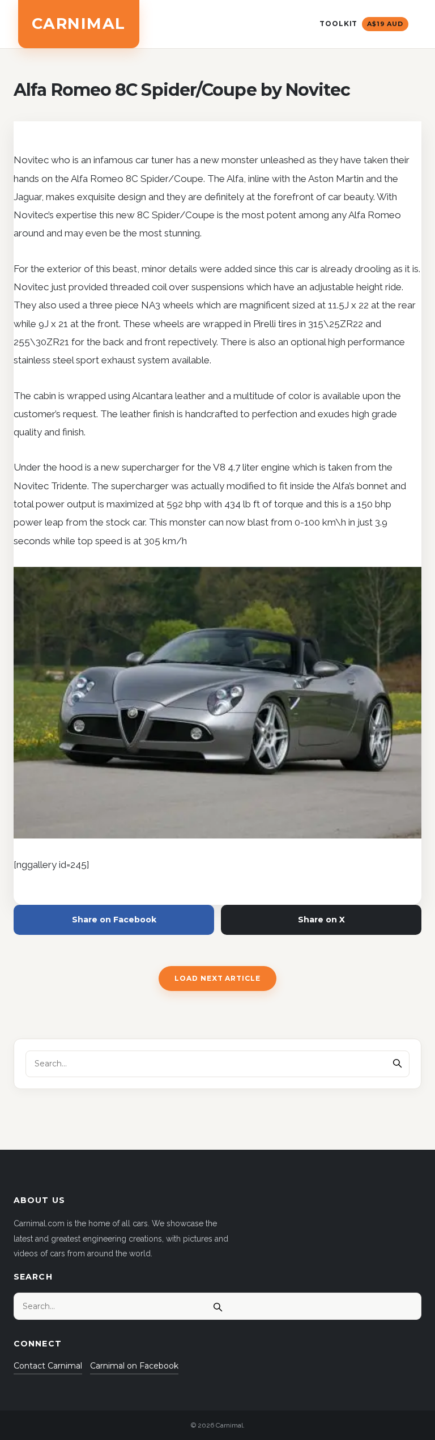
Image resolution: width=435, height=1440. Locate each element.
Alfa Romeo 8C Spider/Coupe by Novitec (182, 89)
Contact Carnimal (48, 1366)
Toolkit (361, 23)
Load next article (217, 978)
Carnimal (79, 23)
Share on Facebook (114, 919)
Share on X (321, 919)
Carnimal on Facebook (134, 1366)
